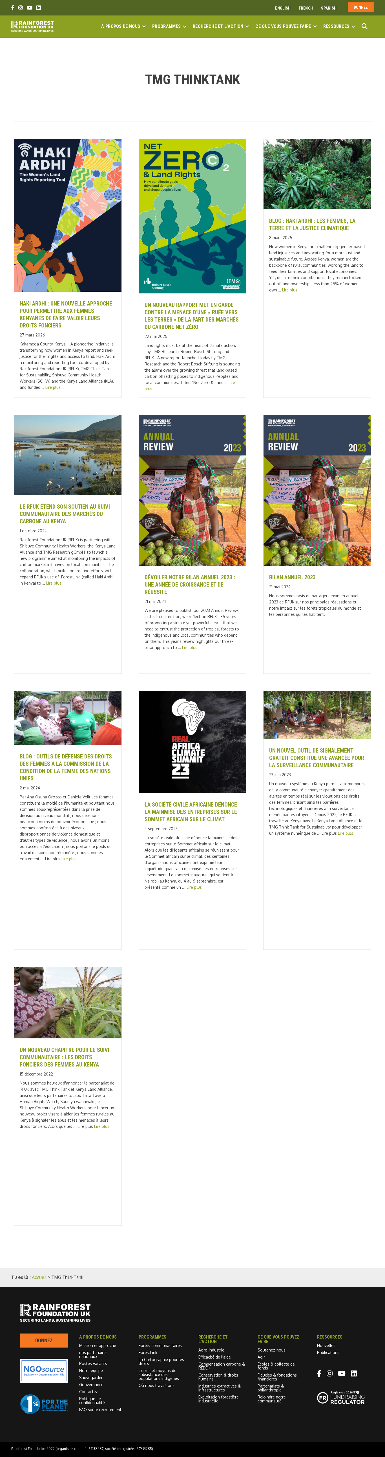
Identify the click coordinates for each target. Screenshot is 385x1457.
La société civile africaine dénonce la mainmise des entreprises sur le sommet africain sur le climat (191, 812)
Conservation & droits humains (218, 1377)
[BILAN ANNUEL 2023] (317, 564)
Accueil (39, 1277)
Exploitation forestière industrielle (218, 1399)
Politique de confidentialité (92, 1400)
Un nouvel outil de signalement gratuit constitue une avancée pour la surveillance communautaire (316, 758)
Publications (328, 1352)
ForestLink (148, 1352)
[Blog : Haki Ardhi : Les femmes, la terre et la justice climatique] (317, 207)
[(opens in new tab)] (44, 1412)
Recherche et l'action (218, 26)
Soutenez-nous (272, 1350)
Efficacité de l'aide (214, 1357)
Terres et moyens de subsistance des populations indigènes (159, 1374)
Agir (261, 1357)
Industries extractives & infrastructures (219, 1388)
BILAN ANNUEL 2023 (292, 577)
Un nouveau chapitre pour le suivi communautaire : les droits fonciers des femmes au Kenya (64, 1057)
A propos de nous (98, 1337)
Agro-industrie (211, 1350)
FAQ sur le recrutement (100, 1409)
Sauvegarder (91, 1377)
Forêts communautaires (160, 1345)
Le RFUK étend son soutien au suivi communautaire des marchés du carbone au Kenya (65, 514)
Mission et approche (97, 1345)
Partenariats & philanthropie (271, 1388)
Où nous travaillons (156, 1385)
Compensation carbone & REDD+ (221, 1366)
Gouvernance (91, 1384)
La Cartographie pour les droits (161, 1361)
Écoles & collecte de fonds (276, 1366)
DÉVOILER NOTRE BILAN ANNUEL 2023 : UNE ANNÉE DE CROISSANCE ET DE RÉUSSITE (190, 584)
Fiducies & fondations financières (277, 1377)
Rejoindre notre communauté (272, 1399)
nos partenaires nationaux (93, 1354)
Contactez (88, 1391)
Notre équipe (91, 1370)
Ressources (336, 26)
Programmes (166, 26)
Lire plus (53, 387)
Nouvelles (326, 1345)
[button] (144, 26)
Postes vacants (93, 1363)
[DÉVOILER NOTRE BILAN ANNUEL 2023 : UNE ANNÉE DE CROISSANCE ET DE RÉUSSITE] (192, 564)
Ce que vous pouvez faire (283, 26)
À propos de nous (120, 26)
